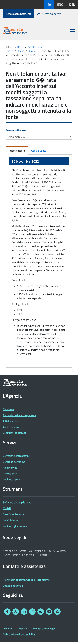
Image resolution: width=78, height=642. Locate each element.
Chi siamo (8, 409)
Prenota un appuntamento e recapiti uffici (26, 580)
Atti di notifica (10, 421)
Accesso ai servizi (51, 14)
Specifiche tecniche (13, 514)
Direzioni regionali (13, 585)
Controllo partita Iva (14, 462)
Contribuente (38, 151)
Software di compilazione (17, 502)
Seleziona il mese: (16, 130)
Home (20, 47)
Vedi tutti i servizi (12, 479)
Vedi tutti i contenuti (14, 433)
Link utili (7, 628)
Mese (21, 51)
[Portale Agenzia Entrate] (15, 31)
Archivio (22, 628)
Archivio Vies (10, 468)
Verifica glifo (10, 473)
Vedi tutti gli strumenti (15, 526)
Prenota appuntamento (18, 14)
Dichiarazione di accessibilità (19, 634)
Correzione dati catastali (16, 456)
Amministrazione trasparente (19, 415)
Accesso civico (11, 427)
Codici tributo (10, 520)
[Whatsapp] (40, 611)
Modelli (7, 508)
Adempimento (17, 151)
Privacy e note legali (44, 628)
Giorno (32, 51)
